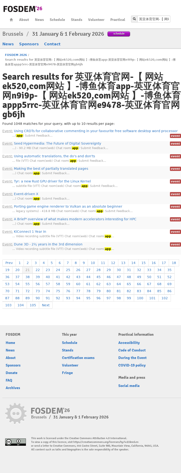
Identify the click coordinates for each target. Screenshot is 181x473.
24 (58, 270)
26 (78, 270)
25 (68, 270)
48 (129, 277)
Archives (13, 388)
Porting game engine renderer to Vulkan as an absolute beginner (62, 206)
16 (154, 263)
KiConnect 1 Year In (24, 231)
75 (58, 291)
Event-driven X (20, 194)
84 (149, 291)
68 (159, 284)
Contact (52, 44)
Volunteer (96, 19)
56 (38, 284)
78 (88, 291)
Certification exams (78, 357)
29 (109, 270)
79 (98, 291)
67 (149, 284)
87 (7, 298)
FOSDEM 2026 (16, 55)
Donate (11, 373)
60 (78, 284)
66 (139, 284)
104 (20, 305)
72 (27, 291)
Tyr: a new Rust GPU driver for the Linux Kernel (46, 181)
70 (7, 291)
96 (98, 298)
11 (103, 263)
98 (119, 298)
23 (48, 270)
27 (88, 270)
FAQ (9, 380)
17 (164, 263)
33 (149, 270)
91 (48, 298)
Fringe (67, 373)
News (39, 19)
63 (109, 284)
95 (88, 298)
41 (58, 277)
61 (88, 284)
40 (48, 277)
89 (27, 298)
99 (129, 298)
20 (17, 270)
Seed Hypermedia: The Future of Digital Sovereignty (51, 143)
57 (48, 284)
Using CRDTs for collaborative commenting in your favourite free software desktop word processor (90, 131)
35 (169, 270)
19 (7, 270)
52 (169, 277)
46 (109, 277)
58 (58, 284)
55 (27, 284)
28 (98, 270)
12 (113, 263)
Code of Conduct (132, 350)
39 (38, 277)
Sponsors (29, 44)
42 (68, 277)
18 (174, 263)
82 (129, 291)
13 (123, 263)
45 (98, 277)
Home (11, 19)
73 (38, 291)
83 (139, 291)
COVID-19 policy (132, 365)
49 (139, 277)
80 (109, 291)
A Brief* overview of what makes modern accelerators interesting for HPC (69, 219)
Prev (9, 263)
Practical (117, 19)
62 (98, 284)
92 (58, 298)
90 (38, 298)
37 (17, 277)
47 (119, 277)
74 (48, 291)
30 (119, 270)
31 (129, 270)
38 (27, 277)
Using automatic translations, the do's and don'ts (48, 156)
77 (78, 291)
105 (33, 305)
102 (164, 298)
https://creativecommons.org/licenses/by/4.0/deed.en (106, 442)
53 (7, 284)
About (24, 19)
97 (109, 298)
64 (119, 284)
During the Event (132, 357)
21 (27, 270)
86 (169, 291)
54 (17, 284)
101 (152, 298)
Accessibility (129, 342)
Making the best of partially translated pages (45, 168)
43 (78, 277)
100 (140, 298)
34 (159, 270)
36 (7, 277)
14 (133, 263)
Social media (129, 385)
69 (169, 284)
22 (38, 270)
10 (93, 263)
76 (68, 291)
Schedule (57, 19)
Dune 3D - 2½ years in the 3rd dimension (42, 244)
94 (78, 298)
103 (8, 305)
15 (143, 263)
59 (68, 284)
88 (17, 298)
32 (139, 270)
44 (88, 277)
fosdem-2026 (23, 9)
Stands (76, 19)
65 (129, 284)
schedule (118, 33)
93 (68, 298)
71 (17, 291)
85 (159, 291)
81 (119, 291)
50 (149, 277)
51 (159, 277)
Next (45, 305)
